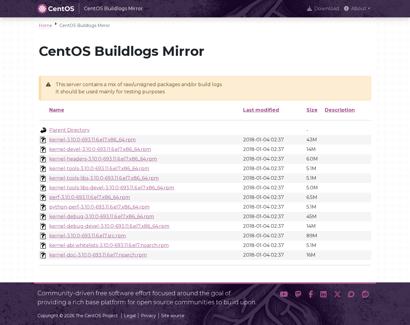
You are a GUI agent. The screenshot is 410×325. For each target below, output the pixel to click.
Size (312, 110)
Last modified (261, 110)
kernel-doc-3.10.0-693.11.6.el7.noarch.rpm (98, 255)
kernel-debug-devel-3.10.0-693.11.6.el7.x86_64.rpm (109, 226)
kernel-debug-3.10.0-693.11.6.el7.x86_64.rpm (101, 216)
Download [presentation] (326, 8)
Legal (130, 315)
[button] (283, 295)
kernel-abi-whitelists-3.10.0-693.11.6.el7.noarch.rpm (109, 245)
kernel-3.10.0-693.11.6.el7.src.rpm (87, 236)
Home (45, 25)
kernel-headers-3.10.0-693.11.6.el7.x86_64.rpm (103, 159)
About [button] (358, 8)
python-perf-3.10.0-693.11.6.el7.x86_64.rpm (99, 207)
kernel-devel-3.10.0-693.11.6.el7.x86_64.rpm (100, 149)
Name (56, 110)
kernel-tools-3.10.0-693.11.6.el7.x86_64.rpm (99, 168)
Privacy (148, 315)
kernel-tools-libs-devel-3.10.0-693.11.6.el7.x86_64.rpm (111, 188)
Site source (173, 315)
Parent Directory (69, 130)
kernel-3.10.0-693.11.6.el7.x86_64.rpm (92, 140)
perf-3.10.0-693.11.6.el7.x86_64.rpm (89, 197)
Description (340, 110)
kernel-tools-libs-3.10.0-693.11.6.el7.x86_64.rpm (104, 178)
